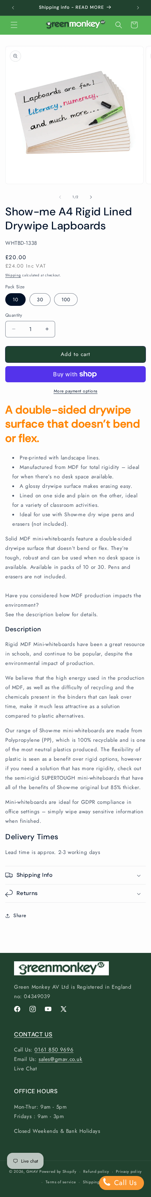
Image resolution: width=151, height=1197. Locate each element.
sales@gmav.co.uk (61, 1059)
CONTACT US (33, 1034)
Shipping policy (97, 1182)
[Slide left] (60, 197)
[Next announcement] (138, 7)
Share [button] (19, 915)
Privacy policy (129, 1171)
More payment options (76, 391)
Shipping (13, 275)
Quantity (13, 315)
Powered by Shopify (58, 1171)
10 (15, 299)
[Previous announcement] (13, 7)
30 (40, 299)
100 (65, 299)
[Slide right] (91, 197)
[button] (14, 25)
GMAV (32, 1171)
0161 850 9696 (53, 1050)
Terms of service (61, 1182)
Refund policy (96, 1171)
